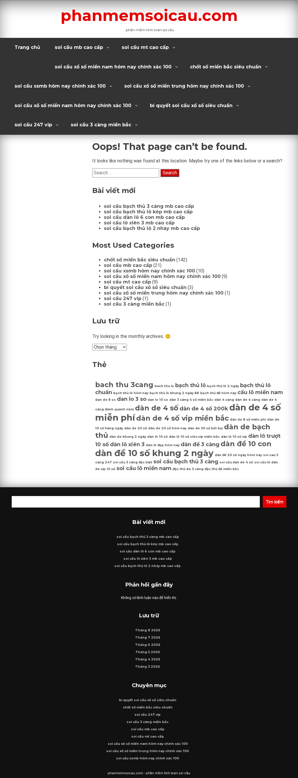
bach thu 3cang (124, 384)
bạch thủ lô (190, 385)
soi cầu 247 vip (33, 124)
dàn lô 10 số (157, 437)
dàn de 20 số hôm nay (167, 428)
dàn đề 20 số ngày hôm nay (238, 455)
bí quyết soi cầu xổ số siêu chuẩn (191, 105)
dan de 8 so (105, 400)
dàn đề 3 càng (200, 444)
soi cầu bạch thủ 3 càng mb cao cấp (149, 206)
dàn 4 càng (224, 400)
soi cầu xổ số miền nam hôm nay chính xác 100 (113, 67)
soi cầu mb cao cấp (79, 47)
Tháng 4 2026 (147, 659)
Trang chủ (27, 47)
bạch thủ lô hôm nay (130, 393)
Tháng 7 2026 (147, 637)
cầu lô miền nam (260, 392)
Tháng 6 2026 (147, 645)
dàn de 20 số (135, 428)
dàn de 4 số (156, 408)
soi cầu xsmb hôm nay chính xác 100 (60, 86)
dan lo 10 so (158, 400)
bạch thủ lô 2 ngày (223, 386)
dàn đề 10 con (246, 443)
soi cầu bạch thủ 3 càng (185, 461)
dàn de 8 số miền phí (248, 419)
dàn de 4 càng (247, 400)
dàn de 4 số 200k (204, 408)
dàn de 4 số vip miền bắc (182, 418)
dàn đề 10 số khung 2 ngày (154, 453)
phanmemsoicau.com (149, 15)
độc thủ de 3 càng (188, 469)
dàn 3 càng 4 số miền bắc (191, 400)
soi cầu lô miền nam (143, 468)
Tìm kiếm (274, 501)
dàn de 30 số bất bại (205, 428)
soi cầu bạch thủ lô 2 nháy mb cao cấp (152, 228)
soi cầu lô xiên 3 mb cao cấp (139, 223)
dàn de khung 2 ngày (127, 437)
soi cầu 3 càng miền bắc (101, 124)
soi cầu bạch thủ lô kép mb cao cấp (148, 212)
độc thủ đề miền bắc (222, 469)
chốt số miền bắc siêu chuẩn (225, 67)
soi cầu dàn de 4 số (236, 462)
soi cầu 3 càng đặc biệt (132, 462)
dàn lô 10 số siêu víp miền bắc (194, 437)
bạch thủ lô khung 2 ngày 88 (174, 393)
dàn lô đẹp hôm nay (163, 445)
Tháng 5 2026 (147, 652)
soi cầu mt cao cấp (145, 47)
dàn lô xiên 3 (127, 444)
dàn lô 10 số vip (234, 437)
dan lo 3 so (131, 399)
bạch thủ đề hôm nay (218, 393)
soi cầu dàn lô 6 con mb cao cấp (144, 217)
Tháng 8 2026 (147, 630)
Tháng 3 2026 (147, 667)
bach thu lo (164, 386)
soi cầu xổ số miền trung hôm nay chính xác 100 (184, 86)
